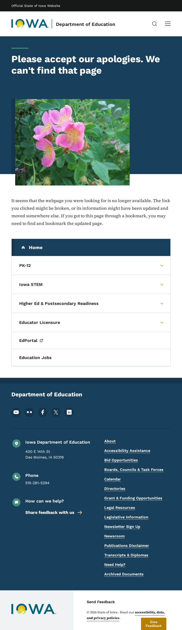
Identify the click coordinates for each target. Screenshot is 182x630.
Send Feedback (101, 602)
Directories (114, 488)
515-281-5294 (37, 483)
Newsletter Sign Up (122, 526)
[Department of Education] (30, 23)
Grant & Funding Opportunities (133, 498)
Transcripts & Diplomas (126, 555)
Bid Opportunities (121, 460)
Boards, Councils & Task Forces (134, 469)
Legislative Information (126, 517)
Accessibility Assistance (127, 450)
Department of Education (85, 24)
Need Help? (114, 564)
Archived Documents (124, 574)
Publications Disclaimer (126, 545)
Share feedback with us (49, 512)
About (110, 441)
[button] (153, 624)
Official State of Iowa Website (35, 6)
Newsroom (114, 536)
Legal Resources (119, 507)
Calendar (112, 479)
